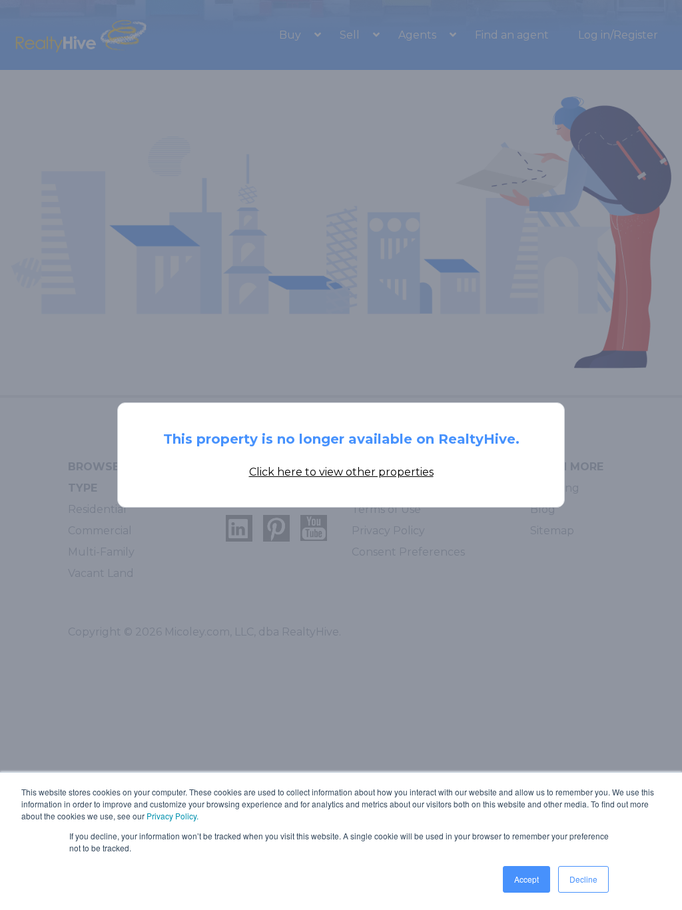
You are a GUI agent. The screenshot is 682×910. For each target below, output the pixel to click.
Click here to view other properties (341, 472)
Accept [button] (526, 879)
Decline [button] (583, 879)
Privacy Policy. (172, 815)
